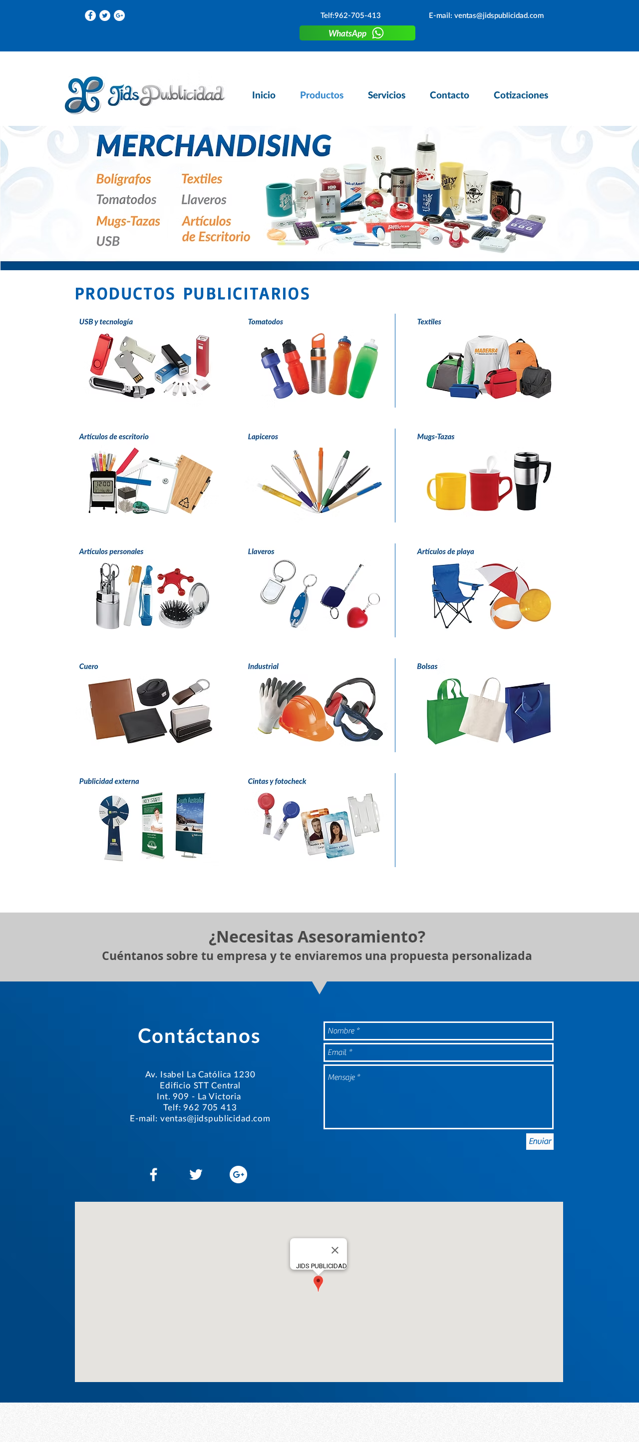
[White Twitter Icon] (196, 1174)
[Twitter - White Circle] (104, 15)
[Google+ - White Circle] (119, 15)
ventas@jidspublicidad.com (499, 14)
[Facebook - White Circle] (90, 15)
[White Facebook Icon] (153, 1174)
